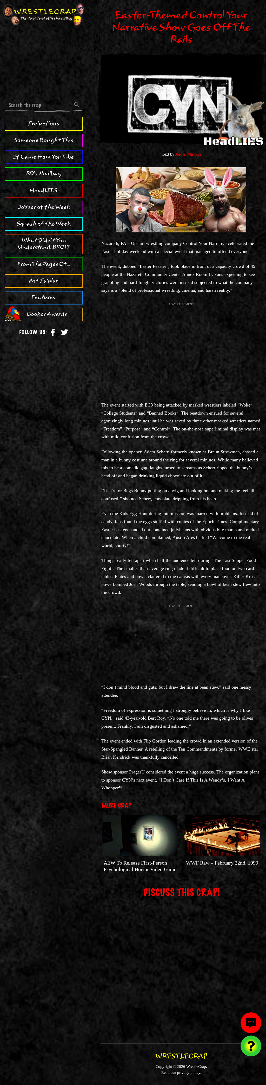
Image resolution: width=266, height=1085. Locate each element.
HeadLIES (43, 190)
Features (43, 297)
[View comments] (251, 1022)
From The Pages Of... (44, 264)
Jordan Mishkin (188, 154)
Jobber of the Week (44, 207)
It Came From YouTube (43, 157)
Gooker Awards (46, 314)
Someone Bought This (43, 140)
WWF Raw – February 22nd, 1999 (222, 863)
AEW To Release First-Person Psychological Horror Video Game (140, 866)
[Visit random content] (251, 1046)
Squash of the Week (43, 224)
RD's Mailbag (43, 173)
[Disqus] (181, 967)
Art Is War (43, 281)
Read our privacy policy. (181, 1072)
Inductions (43, 124)
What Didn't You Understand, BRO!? (44, 244)
